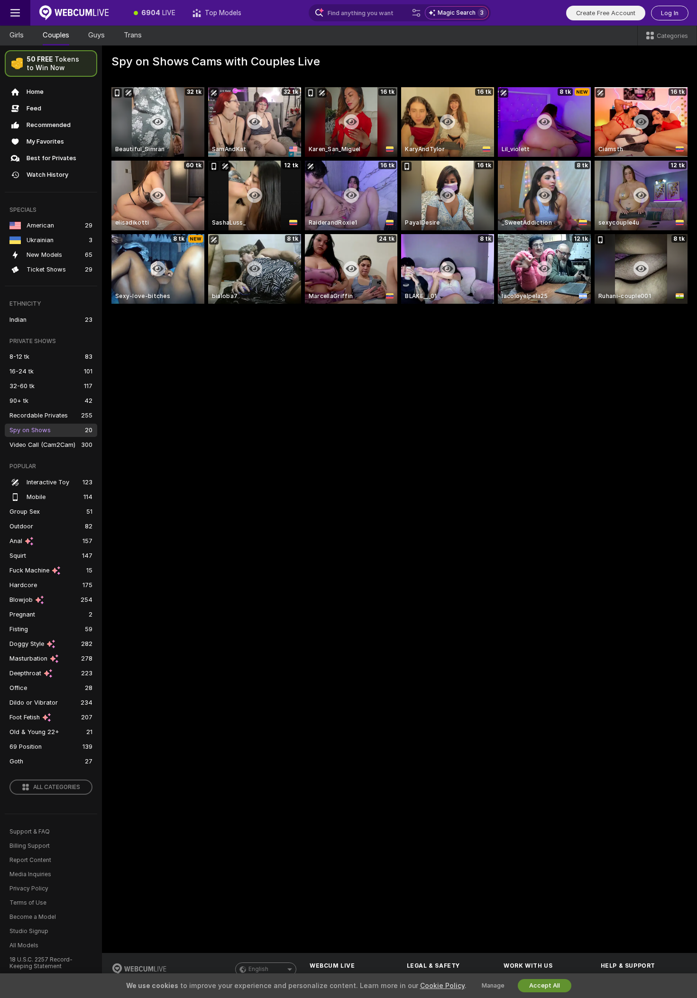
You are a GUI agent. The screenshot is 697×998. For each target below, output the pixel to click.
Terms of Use (27, 902)
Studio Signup (28, 931)
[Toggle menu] (15, 13)
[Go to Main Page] (77, 13)
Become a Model (32, 917)
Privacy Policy (28, 888)
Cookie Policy (442, 985)
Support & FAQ (29, 831)
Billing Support (29, 846)
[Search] (416, 12)
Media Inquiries (30, 874)
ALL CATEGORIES (56, 787)
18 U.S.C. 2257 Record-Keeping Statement (41, 963)
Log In (670, 13)
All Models (23, 945)
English (258, 969)
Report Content (30, 860)
